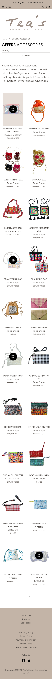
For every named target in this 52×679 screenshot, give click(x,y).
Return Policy (26, 636)
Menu (8, 6)
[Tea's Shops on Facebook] (23, 660)
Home (4, 39)
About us (26, 619)
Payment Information (26, 640)
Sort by (5, 50)
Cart (47, 6)
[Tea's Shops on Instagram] (28, 660)
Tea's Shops (29, 670)
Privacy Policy (26, 643)
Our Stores (26, 615)
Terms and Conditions (26, 647)
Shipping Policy (26, 632)
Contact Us (26, 623)
